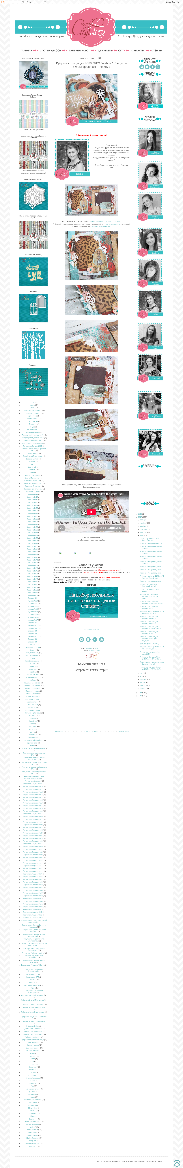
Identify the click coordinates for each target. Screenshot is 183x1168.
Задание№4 (33, 628)
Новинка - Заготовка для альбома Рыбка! (149, 633)
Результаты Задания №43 (33, 885)
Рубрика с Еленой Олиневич (33, 1005)
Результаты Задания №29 (33, 841)
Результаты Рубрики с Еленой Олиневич (34, 930)
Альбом (32, 408)
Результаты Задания (33, 781)
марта (142, 682)
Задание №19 (32, 500)
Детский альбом (32, 459)
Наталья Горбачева (32, 713)
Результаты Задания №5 (32, 898)
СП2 (33, 1064)
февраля (143, 686)
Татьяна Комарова (33, 1078)
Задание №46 (32, 574)
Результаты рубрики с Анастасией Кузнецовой (34, 921)
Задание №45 (32, 571)
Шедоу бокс (33, 1108)
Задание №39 (32, 554)
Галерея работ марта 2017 (32, 443)
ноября (143, 523)
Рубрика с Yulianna (32, 1037)
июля (142, 536)
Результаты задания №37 (33, 866)
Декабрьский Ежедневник (33, 456)
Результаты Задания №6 (32, 909)
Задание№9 (33, 642)
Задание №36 (32, 546)
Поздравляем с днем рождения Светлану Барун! (152, 663)
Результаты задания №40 (33, 877)
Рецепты (32, 983)
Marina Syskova (32, 1138)
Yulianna (32, 1146)
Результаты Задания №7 (32, 912)
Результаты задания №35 (33, 860)
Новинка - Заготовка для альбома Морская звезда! (150, 627)
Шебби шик (32, 1105)
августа (143, 532)
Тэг (32, 1086)
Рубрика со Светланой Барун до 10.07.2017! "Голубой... (151, 658)
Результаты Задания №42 (33, 882)
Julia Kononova (32, 1130)
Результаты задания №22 (33, 822)
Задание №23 (32, 511)
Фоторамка (32, 1094)
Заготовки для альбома (33, 489)
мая (141, 676)
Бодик (32, 427)
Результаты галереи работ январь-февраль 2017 (34, 777)
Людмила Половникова (32, 686)
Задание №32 (32, 535)
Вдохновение (32, 430)
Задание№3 (33, 625)
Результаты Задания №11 (33, 789)
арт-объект (32, 416)
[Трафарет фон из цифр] (90, 554)
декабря (143, 520)
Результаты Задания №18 (33, 808)
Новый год (33, 721)
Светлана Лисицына (33, 1051)
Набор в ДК (32, 707)
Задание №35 (32, 544)
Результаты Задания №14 (33, 797)
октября (143, 526)
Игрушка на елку (32, 653)
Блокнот (32, 424)
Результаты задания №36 (33, 863)
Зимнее (33, 650)
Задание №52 (32, 590)
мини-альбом (33, 705)
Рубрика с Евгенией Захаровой (33, 995)
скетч (33, 1059)
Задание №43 (32, 565)
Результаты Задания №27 (33, 836)
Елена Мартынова (32, 478)
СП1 (32, 1062)
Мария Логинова (32, 694)
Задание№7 (33, 636)
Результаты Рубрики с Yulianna (33, 965)
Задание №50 (32, 585)
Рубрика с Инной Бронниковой (33, 1007)
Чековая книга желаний (33, 1100)
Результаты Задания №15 (33, 800)
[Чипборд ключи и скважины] (60, 554)
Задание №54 (32, 595)
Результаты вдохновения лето (33, 748)
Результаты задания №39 (33, 871)
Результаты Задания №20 (33, 817)
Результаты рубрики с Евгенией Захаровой (34, 926)
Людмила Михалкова (32, 683)
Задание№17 (33, 620)
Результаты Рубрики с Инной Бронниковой (34, 935)
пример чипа (32, 743)
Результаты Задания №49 (33, 896)
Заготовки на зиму (33, 492)
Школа (33, 1116)
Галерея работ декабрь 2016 (33, 438)
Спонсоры (33, 1067)
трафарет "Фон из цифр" (100, 226)
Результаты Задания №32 (33, 852)
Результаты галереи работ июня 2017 (34, 763)
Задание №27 (32, 522)
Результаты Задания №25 (33, 830)
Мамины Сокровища (33, 688)
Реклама (32, 980)
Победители (33, 735)
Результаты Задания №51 (33, 904)
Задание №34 (32, 541)
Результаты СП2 (32, 977)
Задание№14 (33, 612)
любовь (33, 680)
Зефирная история (32, 647)
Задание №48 (32, 579)
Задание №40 (32, 557)
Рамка (32, 746)
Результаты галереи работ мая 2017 (34, 773)
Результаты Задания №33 (33, 855)
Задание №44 (32, 568)
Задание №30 (32, 530)
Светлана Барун (32, 1048)
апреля (143, 679)
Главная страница (91, 731)
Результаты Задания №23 (33, 825)
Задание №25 (32, 516)
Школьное (33, 1119)
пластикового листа (112, 224)
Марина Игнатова (32, 691)
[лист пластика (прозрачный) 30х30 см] (75, 554)
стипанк (33, 1072)
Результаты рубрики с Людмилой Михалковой (34, 944)
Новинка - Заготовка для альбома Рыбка (149, 607)
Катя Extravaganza (32, 661)
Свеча (32, 1053)
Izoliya (32, 1127)
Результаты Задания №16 (33, 803)
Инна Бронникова (32, 656)
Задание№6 (33, 634)
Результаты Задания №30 (33, 847)
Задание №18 (32, 497)
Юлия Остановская (32, 1122)
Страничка (32, 1075)
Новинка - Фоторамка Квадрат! (151, 543)
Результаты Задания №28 (33, 838)
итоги (33, 658)
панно (32, 732)
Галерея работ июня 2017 (33, 441)
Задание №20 (32, 503)
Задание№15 (33, 615)
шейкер (33, 1111)
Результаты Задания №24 (33, 827)
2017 (140, 517)
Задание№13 (33, 609)
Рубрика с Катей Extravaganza (32, 1012)
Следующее (58, 731)
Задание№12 (33, 606)
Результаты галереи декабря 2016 (34, 754)
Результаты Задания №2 (32, 814)
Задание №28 (32, 524)
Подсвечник (33, 737)
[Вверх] (177, 1163)
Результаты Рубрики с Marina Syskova (34, 961)
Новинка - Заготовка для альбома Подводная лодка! (151, 602)
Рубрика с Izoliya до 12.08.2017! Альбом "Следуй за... (152, 577)
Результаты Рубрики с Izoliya (33, 953)
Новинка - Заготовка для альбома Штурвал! (149, 617)
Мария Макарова (33, 697)
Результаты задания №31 (33, 849)
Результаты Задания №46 (33, 890)
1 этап (33, 402)
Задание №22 (32, 508)
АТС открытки (32, 421)
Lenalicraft (32, 1133)
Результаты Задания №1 (32, 784)
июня (142, 673)
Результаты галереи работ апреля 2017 (34, 759)
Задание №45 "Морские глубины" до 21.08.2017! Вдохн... (150, 596)
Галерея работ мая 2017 (32, 446)
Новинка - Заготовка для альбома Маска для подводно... (149, 639)
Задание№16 (33, 617)
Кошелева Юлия (32, 677)
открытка (32, 727)
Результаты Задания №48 (33, 893)
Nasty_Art (33, 1141)
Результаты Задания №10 (33, 786)
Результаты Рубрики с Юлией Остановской (34, 949)
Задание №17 (32, 494)
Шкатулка (33, 1113)
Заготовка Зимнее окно (33, 483)
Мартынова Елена (32, 699)
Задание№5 (33, 631)
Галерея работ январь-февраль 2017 (34, 450)
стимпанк (33, 1070)
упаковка (32, 1092)
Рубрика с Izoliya (94, 650)
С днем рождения (33, 1042)
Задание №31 (32, 533)
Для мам (32, 470)
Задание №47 (32, 576)
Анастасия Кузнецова (32, 411)
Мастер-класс (32, 702)
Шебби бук (33, 1102)
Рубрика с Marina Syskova (33, 1034)
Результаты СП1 (32, 974)
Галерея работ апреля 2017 (33, 435)
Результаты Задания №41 (33, 879)
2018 (140, 514)
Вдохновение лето (33, 432)
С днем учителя (33, 1045)
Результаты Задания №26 (33, 833)
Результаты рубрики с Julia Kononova (34, 956)
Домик (32, 473)
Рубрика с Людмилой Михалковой (34, 1017)
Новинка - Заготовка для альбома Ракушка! (149, 623)
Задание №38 (32, 552)
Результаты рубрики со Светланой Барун (34, 971)
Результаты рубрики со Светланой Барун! (148, 585)
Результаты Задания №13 (33, 795)
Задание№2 (33, 623)
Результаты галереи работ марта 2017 (34, 768)
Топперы (32, 1081)
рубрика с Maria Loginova (33, 1031)
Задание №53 (32, 593)
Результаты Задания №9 (32, 918)
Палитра (32, 729)
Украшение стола (33, 1089)
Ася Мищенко (32, 419)
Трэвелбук (33, 1083)
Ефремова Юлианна (32, 481)
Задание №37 (32, 549)
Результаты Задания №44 (33, 888)
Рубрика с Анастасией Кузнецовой (34, 992)
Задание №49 (32, 582)
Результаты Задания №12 (33, 792)
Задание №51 (32, 587)
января (143, 689)
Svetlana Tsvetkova (32, 1143)
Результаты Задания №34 (33, 857)
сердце (33, 1056)
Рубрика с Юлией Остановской (33, 1021)
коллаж (33, 664)
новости (33, 718)
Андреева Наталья (32, 413)
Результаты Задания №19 (33, 811)
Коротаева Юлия (32, 675)
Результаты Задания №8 (32, 915)
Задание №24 (32, 513)
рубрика (33, 988)
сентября (144, 529)
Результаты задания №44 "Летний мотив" (149, 539)
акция (32, 405)
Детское (32, 462)
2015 (140, 696)
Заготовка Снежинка (33, 486)
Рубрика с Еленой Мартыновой (33, 1000)
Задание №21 (32, 505)
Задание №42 (32, 563)
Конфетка (33, 669)
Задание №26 (32, 519)
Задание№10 (33, 601)
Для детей (32, 467)
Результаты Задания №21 (33, 819)
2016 (140, 693)
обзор (32, 724)
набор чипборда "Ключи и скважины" (105, 221)
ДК (32, 464)
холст (33, 1097)
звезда (33, 645)
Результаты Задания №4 (32, 874)
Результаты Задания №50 (33, 901)
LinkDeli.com (57, 562)
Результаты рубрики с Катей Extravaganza (34, 940)
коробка (33, 672)
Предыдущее (124, 731)
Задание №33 (32, 538)
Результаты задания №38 (33, 868)
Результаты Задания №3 (32, 844)
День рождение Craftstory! (149, 644)
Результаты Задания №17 (33, 806)
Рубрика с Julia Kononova (33, 1029)
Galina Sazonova (32, 1124)
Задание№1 (33, 598)
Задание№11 (33, 604)
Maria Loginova (32, 1135)
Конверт (32, 666)
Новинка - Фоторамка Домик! (150, 567)
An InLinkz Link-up (91, 630)
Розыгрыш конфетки (32, 985)
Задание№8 (33, 639)
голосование (33, 453)
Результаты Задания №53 (33, 907)
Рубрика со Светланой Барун (32, 1040)
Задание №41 (32, 560)
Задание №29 (32, 527)
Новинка (32, 716)
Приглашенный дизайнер (33, 740)
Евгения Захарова (32, 475)
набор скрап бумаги (33, 710)
